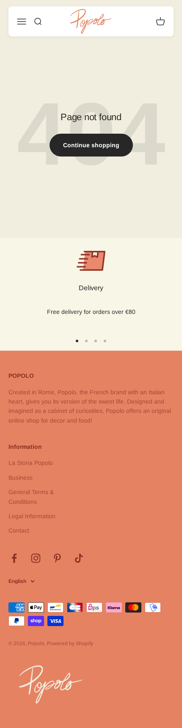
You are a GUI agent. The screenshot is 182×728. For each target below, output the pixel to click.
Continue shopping (91, 145)
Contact (18, 530)
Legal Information (31, 516)
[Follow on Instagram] (35, 558)
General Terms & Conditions (31, 497)
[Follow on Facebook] (14, 558)
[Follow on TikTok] (79, 558)
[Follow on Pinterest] (57, 558)
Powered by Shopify (70, 643)
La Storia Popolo (30, 462)
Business (20, 477)
